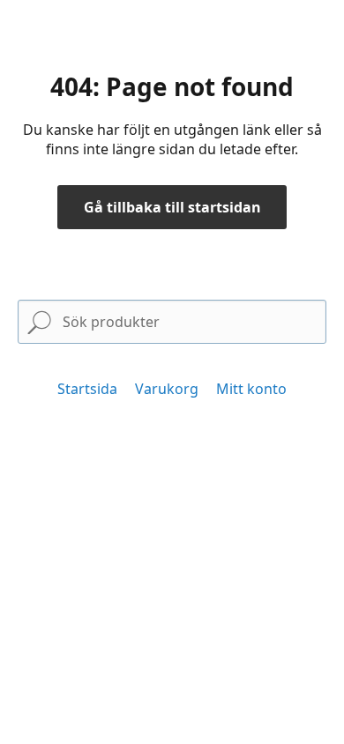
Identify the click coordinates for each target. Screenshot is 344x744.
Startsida (87, 388)
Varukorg (166, 388)
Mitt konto (251, 388)
